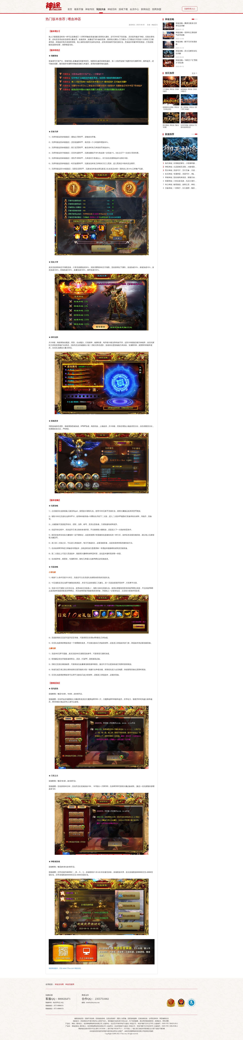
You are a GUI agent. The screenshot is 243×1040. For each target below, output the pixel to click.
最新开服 (78, 9)
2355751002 (101, 998)
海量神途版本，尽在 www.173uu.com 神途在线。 (65, 968)
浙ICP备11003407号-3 (115, 1028)
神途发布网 (59, 984)
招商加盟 (156, 9)
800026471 (64, 998)
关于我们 (127, 1028)
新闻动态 (145, 9)
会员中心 (134, 9)
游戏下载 (123, 9)
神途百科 (112, 9)
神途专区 (89, 9)
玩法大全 (101, 9)
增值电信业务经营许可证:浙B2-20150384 (91, 1028)
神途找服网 (69, 984)
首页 (70, 9)
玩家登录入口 (189, 9)
